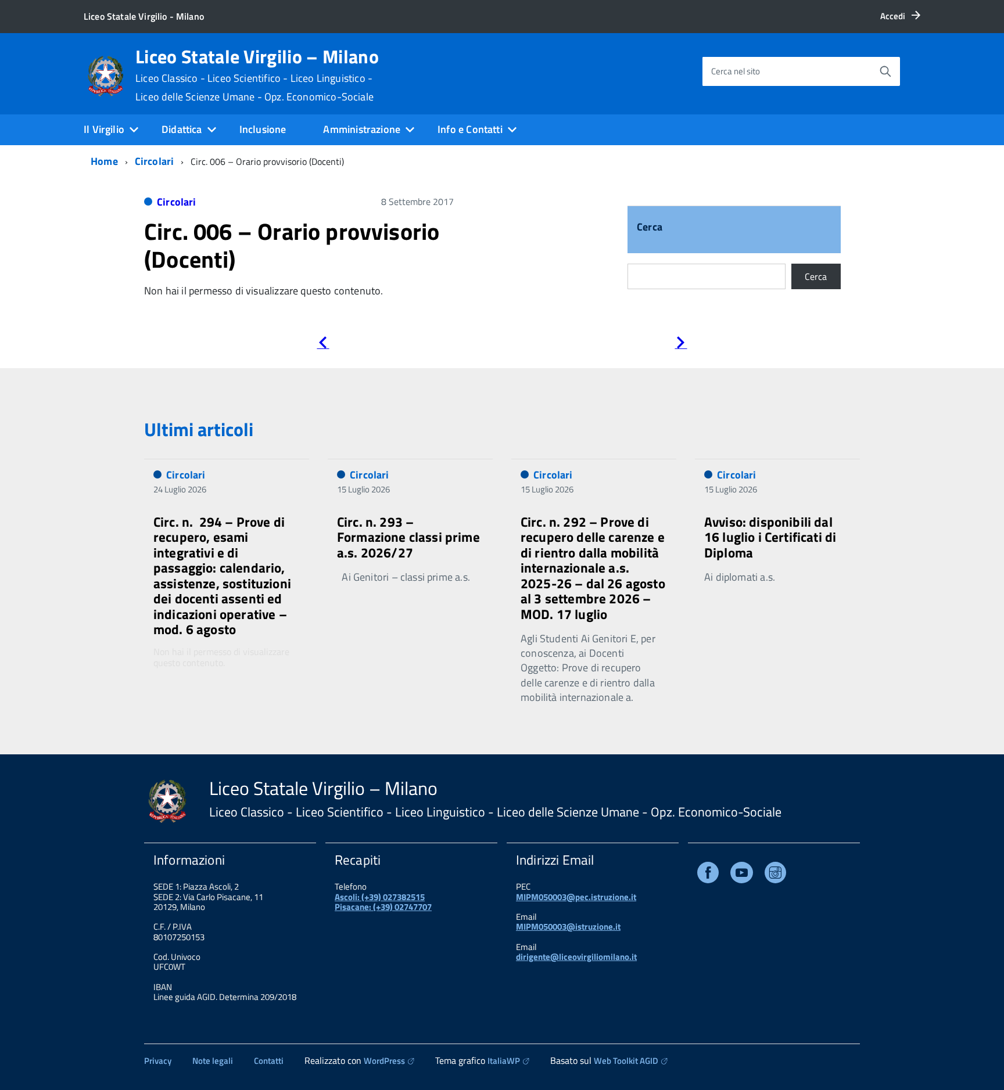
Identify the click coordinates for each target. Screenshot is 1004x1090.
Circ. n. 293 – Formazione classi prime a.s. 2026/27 (408, 537)
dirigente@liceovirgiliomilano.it (576, 956)
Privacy (157, 1060)
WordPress (384, 1060)
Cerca (649, 228)
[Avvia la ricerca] (885, 71)
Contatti (269, 1060)
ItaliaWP (503, 1060)
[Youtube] (741, 875)
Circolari (154, 161)
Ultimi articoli (198, 429)
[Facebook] (708, 875)
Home (104, 161)
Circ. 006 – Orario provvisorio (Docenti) (291, 245)
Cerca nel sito (735, 71)
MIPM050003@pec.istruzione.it (576, 897)
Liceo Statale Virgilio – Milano (257, 75)
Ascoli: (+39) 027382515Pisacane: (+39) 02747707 (383, 901)
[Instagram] (775, 875)
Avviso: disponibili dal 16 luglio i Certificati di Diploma (770, 537)
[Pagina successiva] (681, 344)
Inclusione (262, 129)
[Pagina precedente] (323, 344)
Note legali (212, 1060)
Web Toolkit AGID (626, 1060)
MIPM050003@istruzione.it (568, 926)
